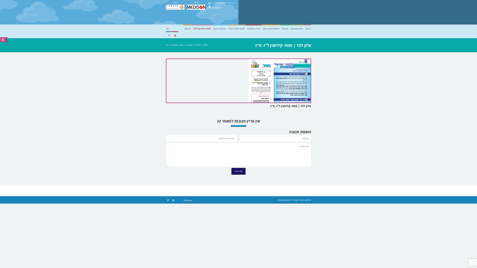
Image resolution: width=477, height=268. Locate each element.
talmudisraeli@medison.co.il (223, 3)
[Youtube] (173, 200)
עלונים (197, 45)
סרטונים (285, 28)
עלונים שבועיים (297, 28)
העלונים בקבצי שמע (271, 28)
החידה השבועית (253, 28)
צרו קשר (187, 28)
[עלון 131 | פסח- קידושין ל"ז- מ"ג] (238, 80)
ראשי (206, 45)
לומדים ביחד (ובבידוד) (202, 28)
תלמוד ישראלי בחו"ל (237, 28)
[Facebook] (168, 200)
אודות (308, 28)
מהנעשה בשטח (219, 28)
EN (168, 28)
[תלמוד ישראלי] (292, 12)
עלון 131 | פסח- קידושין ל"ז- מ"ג (290, 106)
